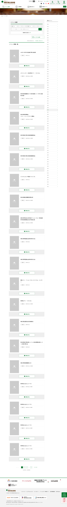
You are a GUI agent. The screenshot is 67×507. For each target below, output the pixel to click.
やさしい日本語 (46, 1)
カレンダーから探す (37, 37)
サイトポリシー (36, 491)
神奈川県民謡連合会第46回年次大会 (28, 238)
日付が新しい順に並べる (39, 40)
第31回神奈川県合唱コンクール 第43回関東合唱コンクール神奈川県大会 (32, 343)
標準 (34, 1)
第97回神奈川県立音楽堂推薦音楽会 (28, 135)
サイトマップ (23, 491)
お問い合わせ (58, 491)
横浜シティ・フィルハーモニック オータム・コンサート (32, 281)
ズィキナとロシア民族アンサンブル (28, 176)
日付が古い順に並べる (30, 40)
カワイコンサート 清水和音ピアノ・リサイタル (30, 73)
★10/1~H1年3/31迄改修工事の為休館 (28, 52)
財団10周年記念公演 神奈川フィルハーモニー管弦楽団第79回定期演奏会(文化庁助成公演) (32, 219)
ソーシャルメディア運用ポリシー (44, 491)
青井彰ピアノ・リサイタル (26, 300)
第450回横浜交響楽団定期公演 (27, 197)
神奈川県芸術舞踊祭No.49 (26, 362)
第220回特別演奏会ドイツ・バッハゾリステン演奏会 (27, 115)
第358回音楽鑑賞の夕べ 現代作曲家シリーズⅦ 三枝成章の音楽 (32, 94)
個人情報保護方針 (52, 491)
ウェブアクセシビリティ (29, 491)
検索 (65, 6)
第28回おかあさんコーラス (26, 383)
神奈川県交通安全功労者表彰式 (27, 321)
